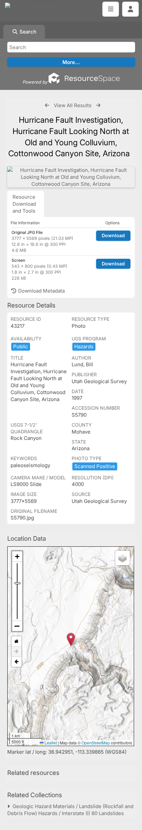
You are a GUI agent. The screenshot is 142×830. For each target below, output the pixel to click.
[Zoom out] (17, 626)
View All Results (72, 105)
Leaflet (50, 742)
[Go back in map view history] (16, 662)
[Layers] (122, 558)
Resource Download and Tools (24, 204)
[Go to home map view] (16, 641)
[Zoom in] (17, 556)
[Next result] (98, 105)
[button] (71, 639)
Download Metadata (41, 291)
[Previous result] (47, 105)
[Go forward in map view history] (16, 652)
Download (113, 235)
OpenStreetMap (96, 742)
